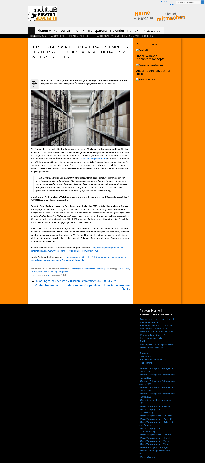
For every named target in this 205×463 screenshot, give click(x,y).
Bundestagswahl (77, 269)
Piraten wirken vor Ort (54, 31)
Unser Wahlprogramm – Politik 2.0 (156, 419)
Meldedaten (124, 269)
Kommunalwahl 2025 (150, 322)
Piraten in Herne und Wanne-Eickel (156, 332)
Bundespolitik (146, 344)
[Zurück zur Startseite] (42, 14)
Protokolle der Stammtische (153, 359)
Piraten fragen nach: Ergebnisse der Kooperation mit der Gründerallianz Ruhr (82, 287)
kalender (171, 319)
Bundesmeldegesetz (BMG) (93, 158)
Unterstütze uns (147, 457)
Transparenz (97, 31)
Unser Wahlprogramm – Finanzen (156, 416)
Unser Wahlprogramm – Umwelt (155, 438)
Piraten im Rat (161, 328)
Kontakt (133, 31)
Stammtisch (145, 356)
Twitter (166, 1)
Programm (145, 353)
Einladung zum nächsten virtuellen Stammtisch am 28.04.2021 (76, 281)
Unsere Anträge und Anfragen (154, 447)
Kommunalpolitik (102, 269)
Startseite (31, 30)
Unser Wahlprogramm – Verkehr (155, 441)
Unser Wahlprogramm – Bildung (155, 406)
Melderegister (36, 272)
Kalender (117, 31)
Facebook (163, 1)
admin (62, 269)
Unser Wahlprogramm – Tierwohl (155, 434)
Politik (79, 31)
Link (49, 275)
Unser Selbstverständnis (151, 347)
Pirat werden (152, 31)
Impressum (159, 319)
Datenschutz (89, 269)
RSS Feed (172, 2)
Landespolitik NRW (164, 344)
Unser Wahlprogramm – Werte (154, 444)
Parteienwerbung (50, 272)
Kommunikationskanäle (151, 325)
